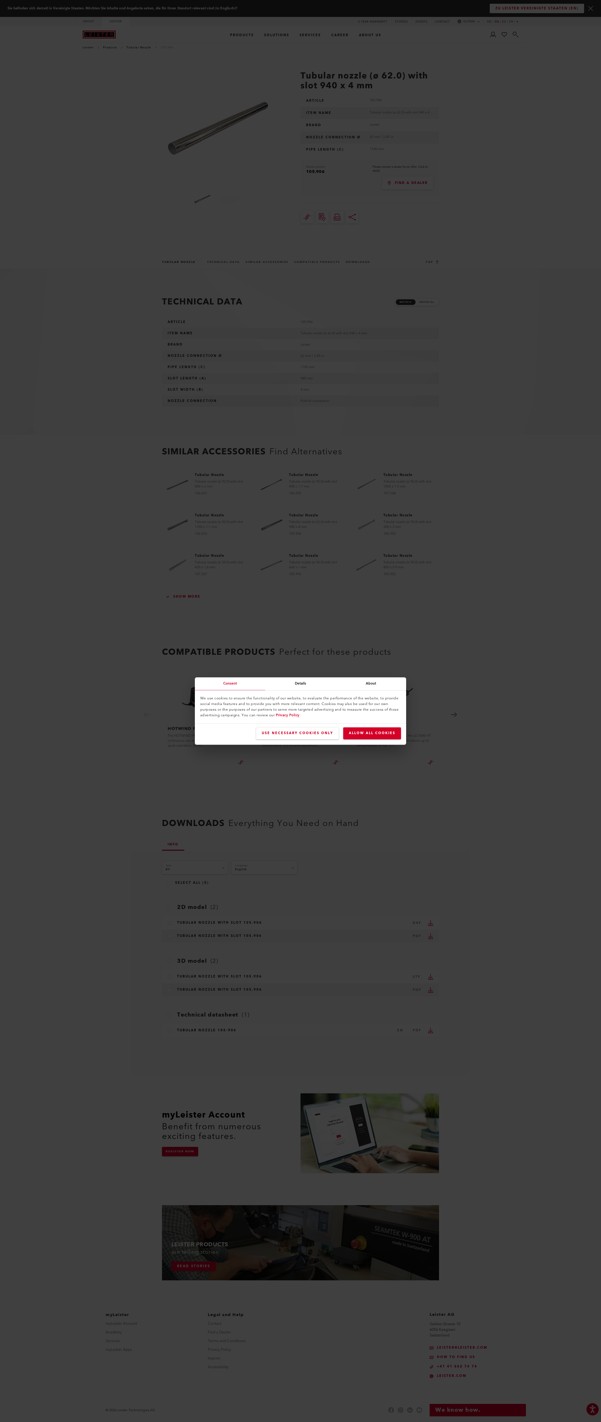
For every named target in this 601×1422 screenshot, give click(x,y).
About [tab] (371, 683)
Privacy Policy (288, 715)
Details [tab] (300, 683)
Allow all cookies (372, 733)
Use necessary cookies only (297, 733)
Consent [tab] (230, 683)
